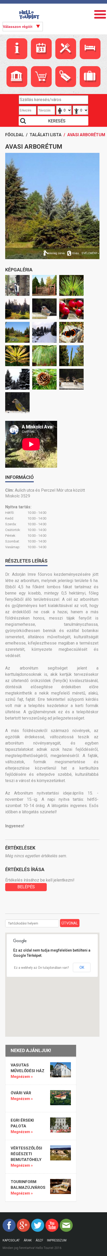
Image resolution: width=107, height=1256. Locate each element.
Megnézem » (22, 1076)
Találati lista (46, 134)
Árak (28, 1240)
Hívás (75, 253)
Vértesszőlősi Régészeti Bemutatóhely (26, 1154)
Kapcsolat (11, 1240)
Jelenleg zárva (56, 253)
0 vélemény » (90, 253)
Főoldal (14, 134)
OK (81, 967)
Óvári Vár (21, 1093)
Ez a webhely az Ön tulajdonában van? (41, 968)
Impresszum (56, 1240)
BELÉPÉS (26, 886)
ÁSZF (39, 1240)
